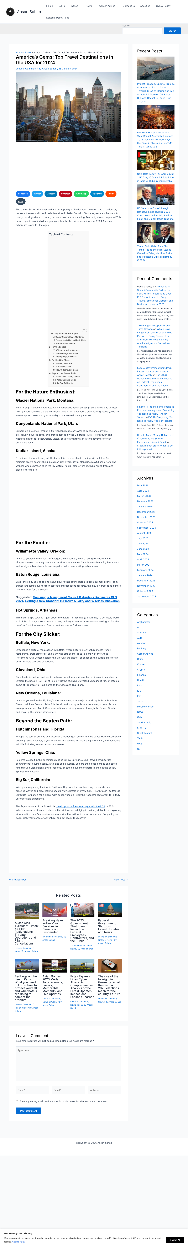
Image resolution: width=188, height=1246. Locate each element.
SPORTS (53, 1002)
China (140, 659)
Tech (79, 1005)
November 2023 (146, 585)
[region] (94, 1237)
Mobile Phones (145, 706)
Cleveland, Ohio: (63, 366)
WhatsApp (81, 193)
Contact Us (129, 5)
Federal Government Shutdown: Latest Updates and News (108, 926)
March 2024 (144, 564)
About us (145, 5)
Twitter (37, 193)
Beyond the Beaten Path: (64, 373)
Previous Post (18, 879)
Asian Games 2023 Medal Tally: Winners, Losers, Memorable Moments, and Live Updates (52, 985)
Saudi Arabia (144, 722)
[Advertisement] (68, 167)
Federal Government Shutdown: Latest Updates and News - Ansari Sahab (154, 371)
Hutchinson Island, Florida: (68, 376)
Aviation (141, 643)
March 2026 (144, 495)
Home (49, 5)
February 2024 (145, 570)
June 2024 (143, 548)
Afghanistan (143, 622)
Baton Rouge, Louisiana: (67, 353)
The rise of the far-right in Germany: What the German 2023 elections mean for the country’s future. (109, 985)
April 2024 (143, 559)
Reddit (111, 193)
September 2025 (146, 527)
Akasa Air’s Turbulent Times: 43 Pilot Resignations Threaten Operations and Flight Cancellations (27, 933)
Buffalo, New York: (64, 363)
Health (61, 5)
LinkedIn (51, 193)
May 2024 (142, 554)
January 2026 (145, 506)
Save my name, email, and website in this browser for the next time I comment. (64, 1101)
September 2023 (146, 596)
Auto (139, 637)
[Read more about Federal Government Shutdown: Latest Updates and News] (110, 909)
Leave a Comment (26, 68)
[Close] (185, 1231)
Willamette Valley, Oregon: (68, 350)
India (139, 685)
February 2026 (145, 501)
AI (138, 627)
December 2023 (146, 580)
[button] (79, 6)
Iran (139, 696)
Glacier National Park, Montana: (69, 337)
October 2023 (145, 591)
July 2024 (142, 543)
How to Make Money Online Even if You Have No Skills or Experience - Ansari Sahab (155, 439)
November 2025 (146, 517)
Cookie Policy (18, 1241)
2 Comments (48, 936)
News (89, 5)
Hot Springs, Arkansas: (66, 356)
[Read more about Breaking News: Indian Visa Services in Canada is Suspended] (54, 909)
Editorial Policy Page (57, 17)
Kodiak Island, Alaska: (65, 343)
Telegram (97, 193)
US (138, 748)
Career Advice (107, 5)
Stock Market (144, 733)
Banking (141, 648)
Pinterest (65, 193)
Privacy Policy (163, 5)
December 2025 (146, 511)
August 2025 (144, 533)
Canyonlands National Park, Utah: (71, 340)
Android (141, 632)
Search (126, 25)
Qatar (140, 717)
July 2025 (142, 538)
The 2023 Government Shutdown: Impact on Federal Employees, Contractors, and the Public (82, 931)
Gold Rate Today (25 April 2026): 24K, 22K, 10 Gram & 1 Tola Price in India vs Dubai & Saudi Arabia (155, 177)
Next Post (121, 879)
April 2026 (143, 490)
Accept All (175, 1240)
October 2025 (145, 522)
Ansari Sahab (29, 11)
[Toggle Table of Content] (83, 329)
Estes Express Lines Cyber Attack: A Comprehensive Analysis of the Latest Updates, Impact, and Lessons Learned (82, 987)
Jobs (140, 701)
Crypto (141, 669)
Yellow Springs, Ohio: (66, 380)
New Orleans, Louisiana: (67, 370)
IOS (139, 690)
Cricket (141, 664)
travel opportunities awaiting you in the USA (80, 806)
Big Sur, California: (65, 383)
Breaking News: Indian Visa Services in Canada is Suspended (53, 926)
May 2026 (142, 485)
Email (20, 201)
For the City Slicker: (61, 360)
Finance (73, 5)
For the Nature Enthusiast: (64, 333)
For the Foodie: (59, 347)
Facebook (23, 193)
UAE (139, 743)
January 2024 (145, 575)
